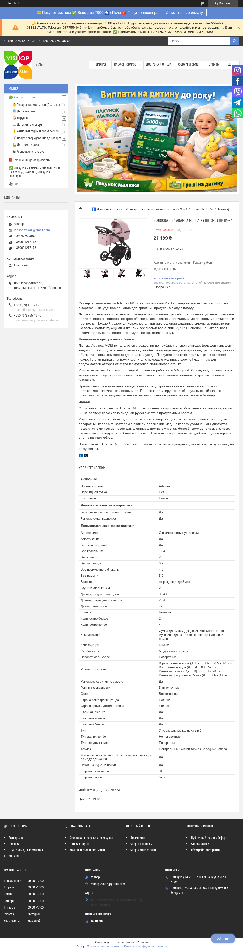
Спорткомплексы (141, 844)
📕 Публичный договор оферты (29, 160)
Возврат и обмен (188, 65)
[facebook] (81, 456)
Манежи (14, 856)
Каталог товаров (125, 65)
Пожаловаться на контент (104, 946)
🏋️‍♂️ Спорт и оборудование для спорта (36, 138)
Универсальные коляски (144, 209)
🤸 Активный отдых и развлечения (35, 131)
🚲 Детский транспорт (27, 125)
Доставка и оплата (158, 65)
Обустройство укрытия (205, 850)
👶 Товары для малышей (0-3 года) (36, 105)
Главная (100, 65)
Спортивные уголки (143, 850)
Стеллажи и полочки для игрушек (91, 838)
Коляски (14, 844)
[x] (86, 456)
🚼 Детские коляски (107, 209)
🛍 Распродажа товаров (28, 152)
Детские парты (79, 844)
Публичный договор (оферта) (210, 838)
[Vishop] (18, 65)
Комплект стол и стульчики (87, 850)
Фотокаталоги (200, 844)
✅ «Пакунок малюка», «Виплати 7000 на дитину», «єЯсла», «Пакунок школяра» (34, 172)
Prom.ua (142, 942)
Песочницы (137, 838)
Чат (227, 939)
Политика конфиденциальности (145, 946)
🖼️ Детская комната (25, 111)
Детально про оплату (184, 13)
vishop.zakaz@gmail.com (32, 230)
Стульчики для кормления (26, 850)
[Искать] (234, 41)
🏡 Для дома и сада (25, 145)
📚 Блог (14, 184)
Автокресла (16, 838)
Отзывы (214, 65)
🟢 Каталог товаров (22, 97)
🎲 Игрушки (20, 118)
